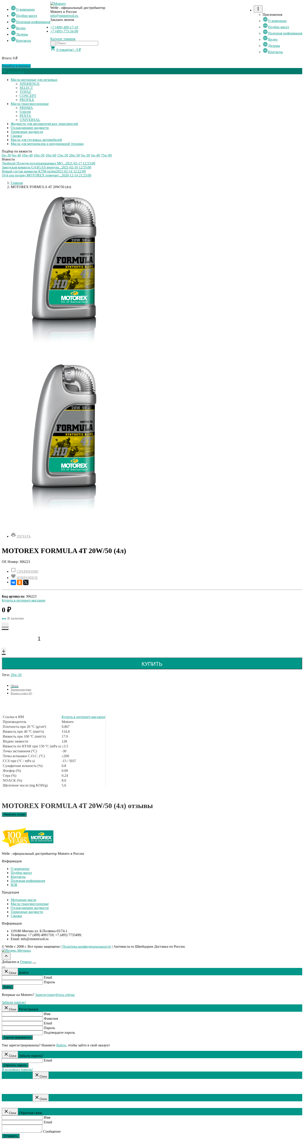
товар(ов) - (65, 50)
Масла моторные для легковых (34, 80)
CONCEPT (28, 96)
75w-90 (106, 155)
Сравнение (25, 571)
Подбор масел (24, 16)
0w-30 (6, 155)
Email (48, 977)
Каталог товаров (62, 39)
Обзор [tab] (14, 685)
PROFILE (27, 100)
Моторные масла (23, 900)
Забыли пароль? (14, 1002)
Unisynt (25, 112)
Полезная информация (30, 22)
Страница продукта (17, 1076)
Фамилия (51, 1018)
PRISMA (26, 108)
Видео (18, 28)
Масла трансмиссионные (30, 104)
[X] (25, 582)
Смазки (16, 136)
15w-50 (62, 155)
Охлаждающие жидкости (30, 128)
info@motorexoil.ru (64, 16)
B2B (14, 885)
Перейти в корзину (16, 66)
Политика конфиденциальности (86, 946)
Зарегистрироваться (17, 1037)
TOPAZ (25, 92)
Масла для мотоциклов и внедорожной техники (47, 144)
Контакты (21, 40)
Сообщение (52, 1131)
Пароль (49, 982)
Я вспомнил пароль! (17, 1069)
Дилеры (19, 34)
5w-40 (95, 155)
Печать (21, 536)
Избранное (24, 578)
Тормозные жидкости (27, 132)
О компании (23, 9)
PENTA (25, 116)
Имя (47, 1014)
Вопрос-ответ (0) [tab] (21, 693)
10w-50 (39, 155)
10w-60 (50, 155)
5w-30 (85, 155)
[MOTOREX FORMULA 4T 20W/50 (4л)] (64, 526)
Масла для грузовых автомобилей (36, 140)
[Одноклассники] (19, 582)
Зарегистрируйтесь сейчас (55, 995)
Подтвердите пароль (59, 1032)
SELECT (26, 88)
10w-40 (27, 155)
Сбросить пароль (15, 1065)
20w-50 (74, 155)
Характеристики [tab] (21, 689)
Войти (8, 987)
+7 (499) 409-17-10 (64, 27)
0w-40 (16, 155)
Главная (17, 183)
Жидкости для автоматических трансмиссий (44, 124)
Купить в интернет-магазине (23, 600)
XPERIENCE (30, 84)
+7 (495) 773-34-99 (64, 31)
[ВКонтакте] (13, 582)
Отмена (26, 962)
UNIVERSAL (30, 120)
